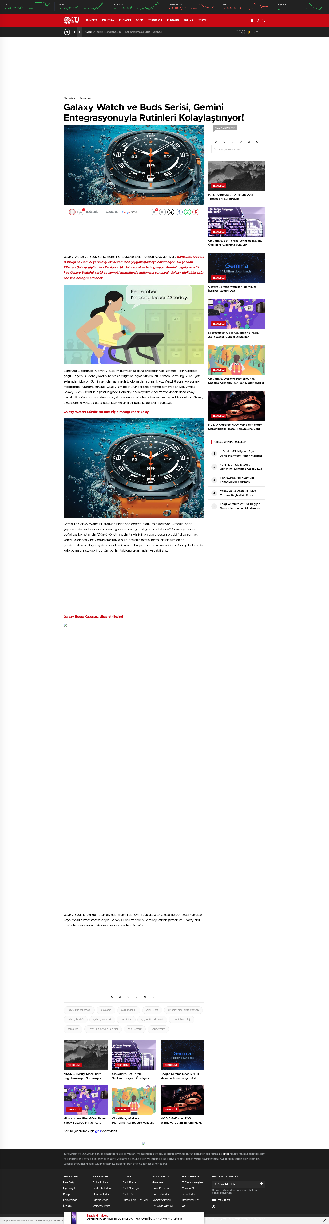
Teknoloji (155, 20)
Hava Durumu (160, 1188)
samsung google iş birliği (103, 1029)
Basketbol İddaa (102, 1188)
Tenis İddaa (188, 1194)
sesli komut (135, 1029)
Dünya (188, 20)
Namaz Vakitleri (161, 1200)
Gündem (91, 20)
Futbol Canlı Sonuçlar (135, 1200)
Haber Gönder (160, 1194)
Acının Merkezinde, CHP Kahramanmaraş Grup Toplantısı (129, 32)
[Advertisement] (47, 110)
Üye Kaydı (69, 1188)
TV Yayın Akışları (162, 1206)
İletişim (67, 1206)
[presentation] (74, 32)
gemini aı (126, 1019)
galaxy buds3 (76, 1019)
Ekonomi (125, 20)
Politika (108, 20)
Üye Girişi (69, 1182)
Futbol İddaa (100, 1182)
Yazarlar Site (189, 1188)
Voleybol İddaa (101, 1206)
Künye (67, 1194)
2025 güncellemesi (79, 1010)
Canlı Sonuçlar (131, 1188)
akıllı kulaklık (128, 1010)
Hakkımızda (70, 1200)
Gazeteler (158, 1182)
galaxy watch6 (102, 1019)
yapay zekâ (158, 1029)
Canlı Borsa (129, 1182)
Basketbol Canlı (191, 1200)
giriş (98, 1131)
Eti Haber (69, 98)
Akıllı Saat (152, 1010)
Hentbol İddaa (101, 1194)
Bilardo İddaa (100, 1200)
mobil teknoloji (181, 1019)
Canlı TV (128, 1194)
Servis (203, 20)
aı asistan (106, 1010)
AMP (185, 1206)
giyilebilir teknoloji (152, 1019)
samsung (73, 1029)
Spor (139, 20)
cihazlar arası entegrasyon (183, 1010)
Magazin (173, 20)
